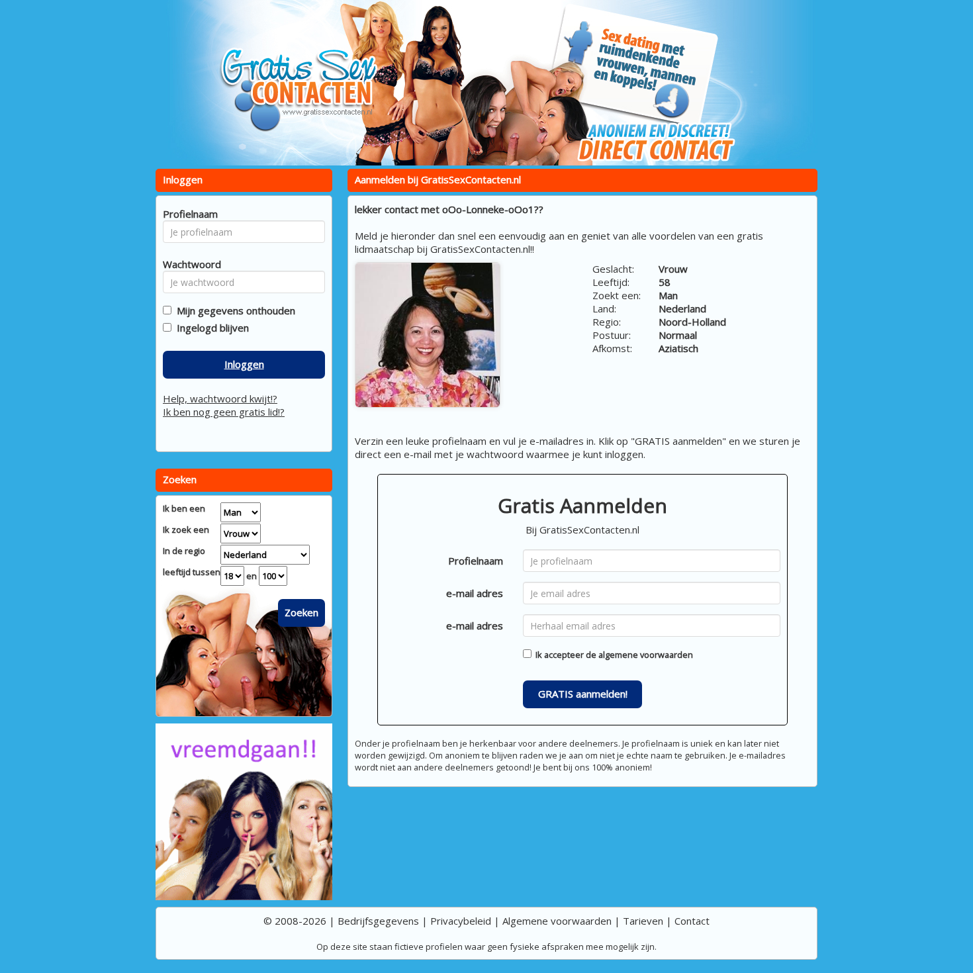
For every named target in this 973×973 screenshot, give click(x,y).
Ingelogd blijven (210, 327)
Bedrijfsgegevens (378, 920)
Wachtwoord (188, 264)
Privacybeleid (460, 920)
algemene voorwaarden (645, 655)
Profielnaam (475, 560)
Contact (692, 920)
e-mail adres (474, 593)
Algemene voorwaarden (557, 920)
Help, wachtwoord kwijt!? (220, 398)
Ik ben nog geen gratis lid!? (224, 411)
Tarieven (643, 920)
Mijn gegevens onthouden (233, 310)
